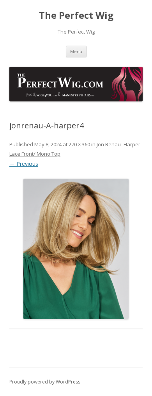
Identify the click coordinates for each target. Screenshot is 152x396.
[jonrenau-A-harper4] (76, 249)
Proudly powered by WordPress (44, 381)
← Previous (23, 163)
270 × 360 (79, 144)
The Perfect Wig (76, 15)
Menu (76, 51)
